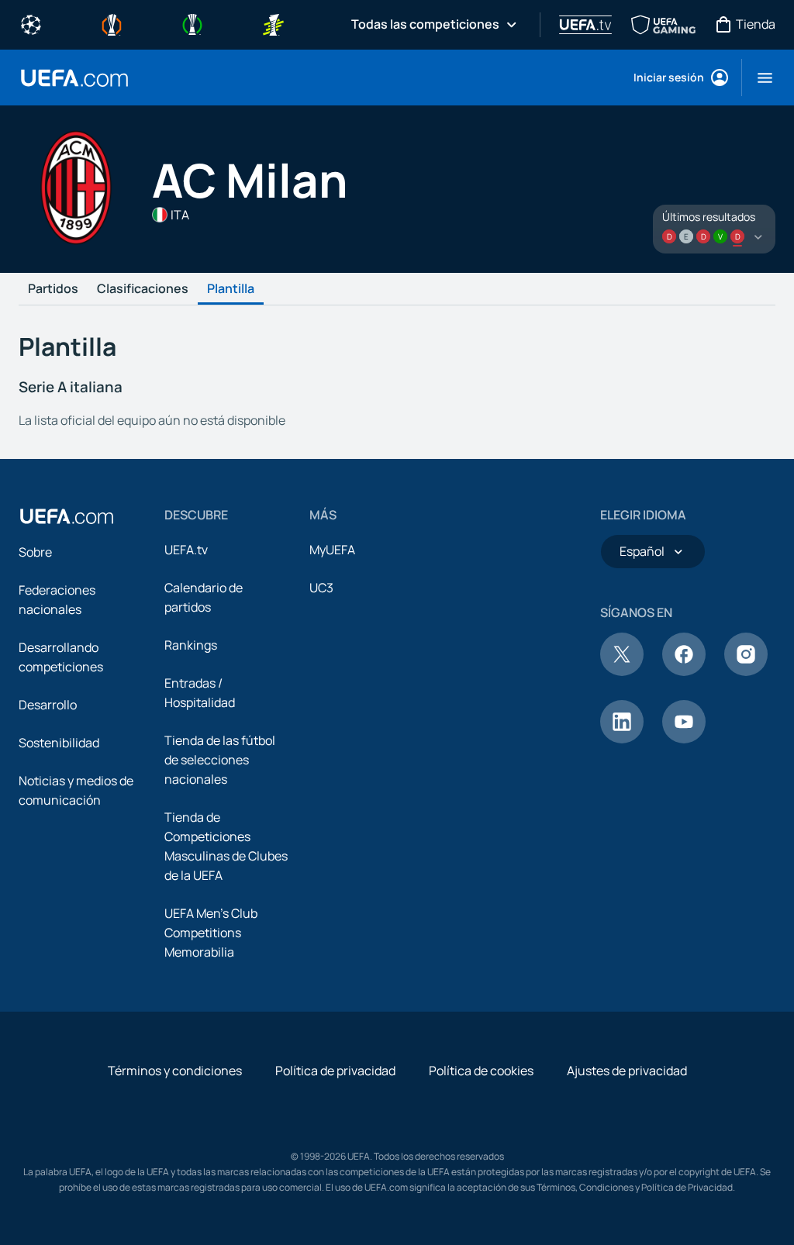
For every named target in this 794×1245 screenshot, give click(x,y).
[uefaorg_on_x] (622, 671)
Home (74, 78)
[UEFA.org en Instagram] (746, 671)
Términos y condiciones (175, 1070)
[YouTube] (684, 738)
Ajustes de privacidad (627, 1070)
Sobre (35, 551)
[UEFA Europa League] (111, 23)
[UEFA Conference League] (192, 23)
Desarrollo (48, 704)
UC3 (321, 587)
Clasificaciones (142, 289)
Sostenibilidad (59, 742)
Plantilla (230, 289)
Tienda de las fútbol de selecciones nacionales (219, 760)
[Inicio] (67, 516)
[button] (758, 77)
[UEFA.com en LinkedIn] (622, 738)
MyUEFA (332, 549)
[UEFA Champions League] (31, 23)
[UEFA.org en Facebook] (684, 671)
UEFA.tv (186, 549)
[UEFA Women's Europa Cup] (273, 23)
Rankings (190, 645)
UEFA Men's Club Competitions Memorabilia (210, 932)
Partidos (53, 289)
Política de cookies (481, 1070)
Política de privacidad (335, 1070)
